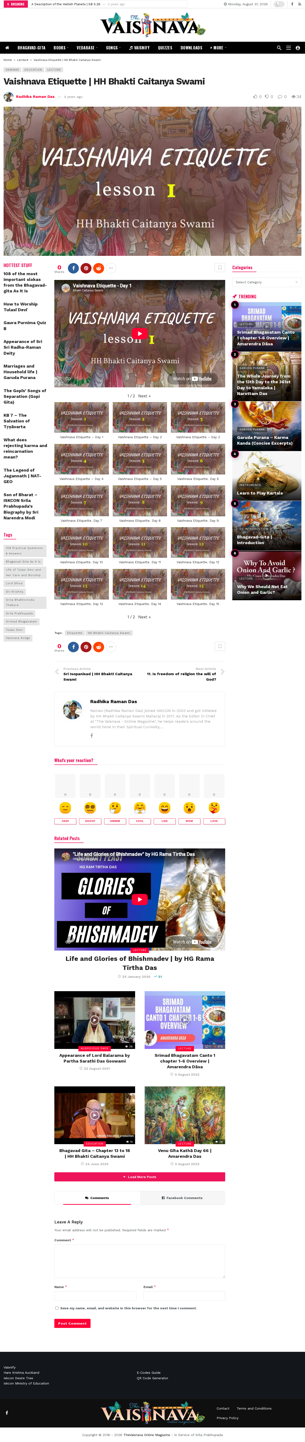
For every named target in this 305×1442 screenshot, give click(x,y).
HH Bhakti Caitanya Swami (109, 633)
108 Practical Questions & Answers (24, 551)
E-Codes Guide (149, 1372)
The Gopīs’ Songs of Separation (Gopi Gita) (25, 396)
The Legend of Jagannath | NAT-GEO (22, 476)
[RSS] (300, 4)
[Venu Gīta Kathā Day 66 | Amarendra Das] (185, 1115)
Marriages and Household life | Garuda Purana (20, 371)
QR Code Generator (152, 1378)
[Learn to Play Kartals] (266, 476)
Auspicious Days (94, 1048)
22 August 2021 (97, 1068)
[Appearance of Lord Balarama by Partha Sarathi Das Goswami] (94, 1020)
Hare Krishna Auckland (21, 1372)
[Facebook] (292, 4)
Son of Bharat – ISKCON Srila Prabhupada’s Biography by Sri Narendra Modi (21, 506)
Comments (99, 1198)
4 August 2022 (187, 1074)
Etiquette (74, 633)
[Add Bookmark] (220, 267)
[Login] (297, 47)
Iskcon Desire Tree (18, 1378)
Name (60, 1286)
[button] (144, 396)
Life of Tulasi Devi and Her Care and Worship (23, 572)
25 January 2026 (136, 977)
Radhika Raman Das (35, 96)
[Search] (279, 47)
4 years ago (73, 97)
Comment (64, 1240)
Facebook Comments (185, 1198)
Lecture (54, 69)
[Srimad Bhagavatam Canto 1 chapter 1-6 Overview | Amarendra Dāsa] (185, 1020)
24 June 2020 (97, 1164)
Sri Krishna (14, 591)
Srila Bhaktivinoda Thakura (20, 602)
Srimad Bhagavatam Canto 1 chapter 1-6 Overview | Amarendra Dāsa (185, 1061)
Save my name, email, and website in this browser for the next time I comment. (128, 1308)
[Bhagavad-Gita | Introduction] (266, 525)
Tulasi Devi (14, 630)
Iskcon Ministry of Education (26, 1383)
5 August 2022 (187, 1164)
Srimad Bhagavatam (21, 621)
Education (33, 69)
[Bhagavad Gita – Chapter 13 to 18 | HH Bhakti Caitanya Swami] (94, 1115)
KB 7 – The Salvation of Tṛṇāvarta (17, 421)
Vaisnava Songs (18, 638)
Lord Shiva (14, 583)
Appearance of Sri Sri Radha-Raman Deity (62, 4)
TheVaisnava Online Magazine (146, 1435)
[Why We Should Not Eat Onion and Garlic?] (266, 575)
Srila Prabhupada (19, 613)
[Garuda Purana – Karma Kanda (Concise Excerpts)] (266, 426)
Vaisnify (9, 1367)
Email (149, 1286)
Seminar (12, 69)
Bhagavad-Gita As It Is (23, 561)
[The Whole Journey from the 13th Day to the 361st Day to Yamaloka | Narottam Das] (266, 376)
